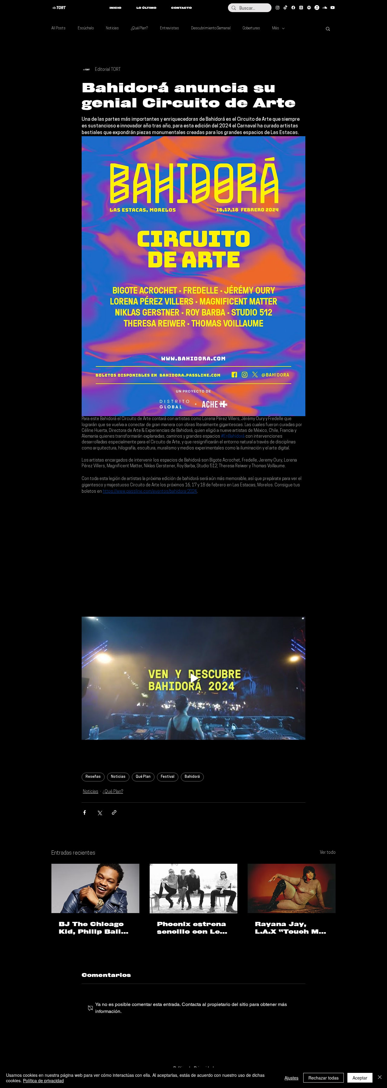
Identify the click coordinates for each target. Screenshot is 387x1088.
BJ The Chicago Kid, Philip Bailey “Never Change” (95, 927)
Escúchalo (86, 28)
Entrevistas (169, 28)
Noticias (112, 28)
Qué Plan (143, 777)
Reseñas (93, 777)
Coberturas (251, 28)
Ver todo (328, 852)
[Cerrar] (379, 1077)
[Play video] (193, 678)
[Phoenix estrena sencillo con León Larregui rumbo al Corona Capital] (194, 888)
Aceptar (360, 1078)
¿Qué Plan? (139, 28)
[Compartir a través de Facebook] (84, 812)
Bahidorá (192, 777)
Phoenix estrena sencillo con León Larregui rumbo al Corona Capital (193, 927)
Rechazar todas (323, 1078)
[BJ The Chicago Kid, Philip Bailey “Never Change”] (95, 888)
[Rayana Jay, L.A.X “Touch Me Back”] (292, 888)
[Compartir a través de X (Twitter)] (99, 812)
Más (275, 28)
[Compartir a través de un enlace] (114, 812)
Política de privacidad (43, 1080)
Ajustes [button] (291, 1078)
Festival (167, 777)
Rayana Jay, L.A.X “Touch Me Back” (289, 927)
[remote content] (193, 549)
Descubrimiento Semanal (211, 28)
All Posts (58, 28)
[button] (328, 28)
